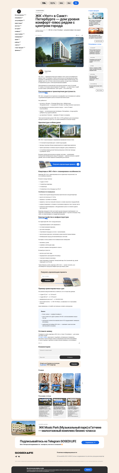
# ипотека (92, 57)
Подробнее (51, 471)
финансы (17, 50)
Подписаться (89, 442)
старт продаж (19, 47)
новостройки (18, 34)
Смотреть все (99, 41)
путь (52, 3)
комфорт (17, 31)
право (16, 39)
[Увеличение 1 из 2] (57, 126)
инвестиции (18, 23)
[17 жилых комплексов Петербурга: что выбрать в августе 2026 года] (45, 402)
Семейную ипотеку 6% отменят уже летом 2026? (95, 61)
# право (92, 65)
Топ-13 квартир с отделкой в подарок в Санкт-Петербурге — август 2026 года (73, 407)
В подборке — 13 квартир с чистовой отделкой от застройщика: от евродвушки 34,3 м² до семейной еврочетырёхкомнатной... (73, 413)
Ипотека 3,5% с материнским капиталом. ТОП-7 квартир (94, 78)
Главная (37, 29)
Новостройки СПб (44, 29)
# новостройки (40, 10)
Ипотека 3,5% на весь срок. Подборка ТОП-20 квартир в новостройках (59, 407)
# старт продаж (94, 14)
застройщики (19, 20)
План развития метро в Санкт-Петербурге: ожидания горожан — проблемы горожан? (95, 51)
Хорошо (88, 469)
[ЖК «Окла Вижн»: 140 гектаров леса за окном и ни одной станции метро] (96, 31)
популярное (18, 18)
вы (69, 3)
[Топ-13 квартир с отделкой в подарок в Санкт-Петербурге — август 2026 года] (74, 402)
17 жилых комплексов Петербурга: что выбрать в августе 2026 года (45, 407)
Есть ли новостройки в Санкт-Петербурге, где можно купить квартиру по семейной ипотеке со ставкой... (58, 413)
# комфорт (92, 47)
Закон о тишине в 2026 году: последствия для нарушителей (95, 69)
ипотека (17, 26)
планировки (18, 37)
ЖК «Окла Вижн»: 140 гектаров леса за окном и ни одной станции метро (95, 37)
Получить (47, 280)
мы (61, 3)
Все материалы (19, 15)
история (17, 28)
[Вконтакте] (19, 457)
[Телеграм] (16, 457)
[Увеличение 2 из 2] (79, 126)
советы (17, 45)
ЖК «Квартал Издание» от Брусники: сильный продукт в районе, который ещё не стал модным (95, 23)
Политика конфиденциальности (67, 452)
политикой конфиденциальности (61, 283)
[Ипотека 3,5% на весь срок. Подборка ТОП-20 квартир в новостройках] (59, 402)
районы (17, 42)
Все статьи (99, 90)
